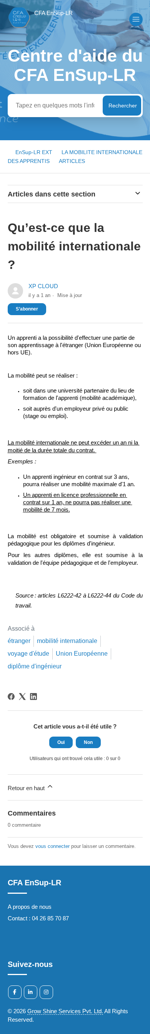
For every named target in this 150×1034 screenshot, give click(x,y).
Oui (61, 742)
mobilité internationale (67, 641)
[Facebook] (11, 696)
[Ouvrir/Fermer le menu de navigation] (136, 19)
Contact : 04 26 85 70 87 (38, 918)
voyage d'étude (28, 653)
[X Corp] (22, 696)
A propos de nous (30, 906)
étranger (19, 641)
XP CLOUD (43, 286)
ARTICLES (72, 161)
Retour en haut (27, 788)
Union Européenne (82, 653)
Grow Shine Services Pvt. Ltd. (65, 1011)
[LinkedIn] (33, 696)
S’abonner (27, 309)
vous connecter (52, 846)
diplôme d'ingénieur (35, 666)
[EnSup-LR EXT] (40, 27)
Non (88, 742)
